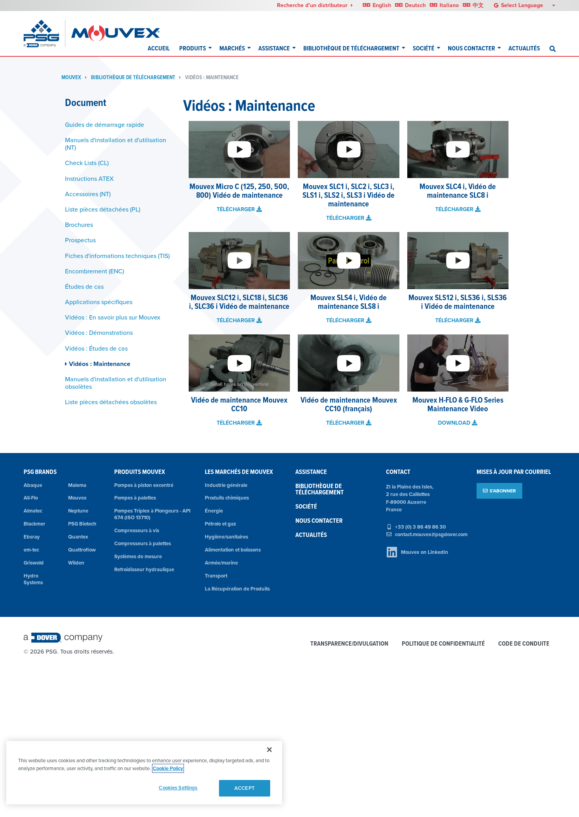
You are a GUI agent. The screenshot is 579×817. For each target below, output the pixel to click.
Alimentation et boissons (233, 549)
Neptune (78, 510)
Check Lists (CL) (87, 162)
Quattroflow (82, 549)
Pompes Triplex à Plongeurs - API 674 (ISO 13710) (152, 514)
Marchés (232, 48)
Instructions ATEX (89, 178)
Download (455, 423)
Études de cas (84, 286)
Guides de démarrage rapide (104, 124)
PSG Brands (40, 471)
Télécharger (236, 209)
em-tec (31, 549)
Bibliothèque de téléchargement (351, 48)
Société (423, 48)
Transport (216, 575)
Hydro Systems (33, 579)
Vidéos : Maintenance (212, 77)
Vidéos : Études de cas (96, 348)
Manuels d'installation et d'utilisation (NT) (115, 144)
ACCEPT (244, 788)
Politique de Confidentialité (443, 644)
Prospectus (80, 240)
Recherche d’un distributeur (313, 5)
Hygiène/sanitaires (226, 536)
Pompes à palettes (135, 497)
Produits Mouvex (139, 471)
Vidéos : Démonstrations (99, 332)
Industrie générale (226, 485)
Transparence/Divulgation (349, 644)
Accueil (159, 48)
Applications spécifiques (98, 301)
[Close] (269, 749)
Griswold (34, 562)
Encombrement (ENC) (94, 271)
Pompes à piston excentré (143, 485)
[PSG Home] (44, 33)
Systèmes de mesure (138, 556)
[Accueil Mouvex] (115, 33)
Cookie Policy (168, 768)
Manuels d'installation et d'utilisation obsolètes (115, 383)
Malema (77, 485)
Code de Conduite (523, 644)
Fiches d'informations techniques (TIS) (117, 255)
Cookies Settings (178, 787)
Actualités (524, 48)
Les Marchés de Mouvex (239, 471)
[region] (144, 772)
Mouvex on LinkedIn (424, 552)
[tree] (118, 263)
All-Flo (31, 497)
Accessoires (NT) (88, 193)
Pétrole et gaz (220, 523)
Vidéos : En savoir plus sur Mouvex (112, 317)
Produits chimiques (227, 497)
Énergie (214, 510)
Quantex (78, 536)
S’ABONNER (503, 490)
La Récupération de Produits (237, 588)
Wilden (76, 562)
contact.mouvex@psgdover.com (431, 534)
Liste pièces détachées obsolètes (111, 401)
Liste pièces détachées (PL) (102, 209)
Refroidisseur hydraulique (144, 569)
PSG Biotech (82, 523)
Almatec (33, 510)
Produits (192, 48)
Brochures (79, 224)
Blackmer (34, 523)
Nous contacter (471, 48)
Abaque (33, 485)
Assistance (274, 48)
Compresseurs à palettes (142, 543)
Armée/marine (221, 562)
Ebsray (32, 536)
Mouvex (71, 77)
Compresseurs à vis (136, 530)
